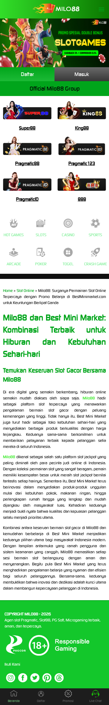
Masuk (81, 74)
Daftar (27, 74)
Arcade (14, 263)
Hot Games (14, 234)
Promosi (68, 701)
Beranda (14, 701)
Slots (41, 234)
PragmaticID (27, 199)
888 (82, 199)
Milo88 (89, 398)
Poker (41, 263)
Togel (68, 263)
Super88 (27, 128)
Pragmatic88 (27, 163)
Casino (68, 234)
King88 (82, 128)
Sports (95, 234)
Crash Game (95, 263)
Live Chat (95, 701)
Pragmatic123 (81, 163)
